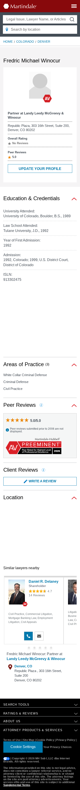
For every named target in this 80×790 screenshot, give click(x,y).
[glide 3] (46, 648)
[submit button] (72, 19)
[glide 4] (51, 648)
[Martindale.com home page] (20, 6)
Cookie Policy (45, 740)
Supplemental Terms (16, 785)
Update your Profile (40, 169)
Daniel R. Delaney (43, 581)
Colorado (25, 41)
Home (8, 41)
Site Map (28, 740)
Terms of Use (12, 740)
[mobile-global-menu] (74, 7)
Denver (44, 41)
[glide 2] (40, 648)
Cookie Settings (23, 747)
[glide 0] (29, 648)
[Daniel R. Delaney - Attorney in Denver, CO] (17, 592)
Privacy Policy (65, 740)
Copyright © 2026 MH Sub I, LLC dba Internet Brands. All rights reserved (36, 760)
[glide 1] (35, 648)
